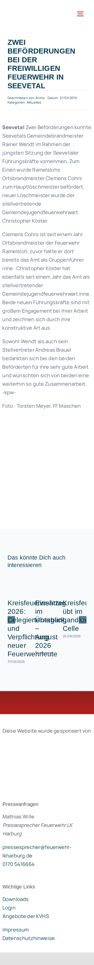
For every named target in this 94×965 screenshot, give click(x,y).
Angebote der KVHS (26, 916)
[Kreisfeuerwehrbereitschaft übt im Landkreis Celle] (74, 585)
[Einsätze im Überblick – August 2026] (47, 585)
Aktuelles (34, 102)
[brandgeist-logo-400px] (40, 742)
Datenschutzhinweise (29, 938)
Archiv (40, 98)
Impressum (16, 929)
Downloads (16, 899)
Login (9, 907)
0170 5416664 (19, 864)
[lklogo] (25, 7)
